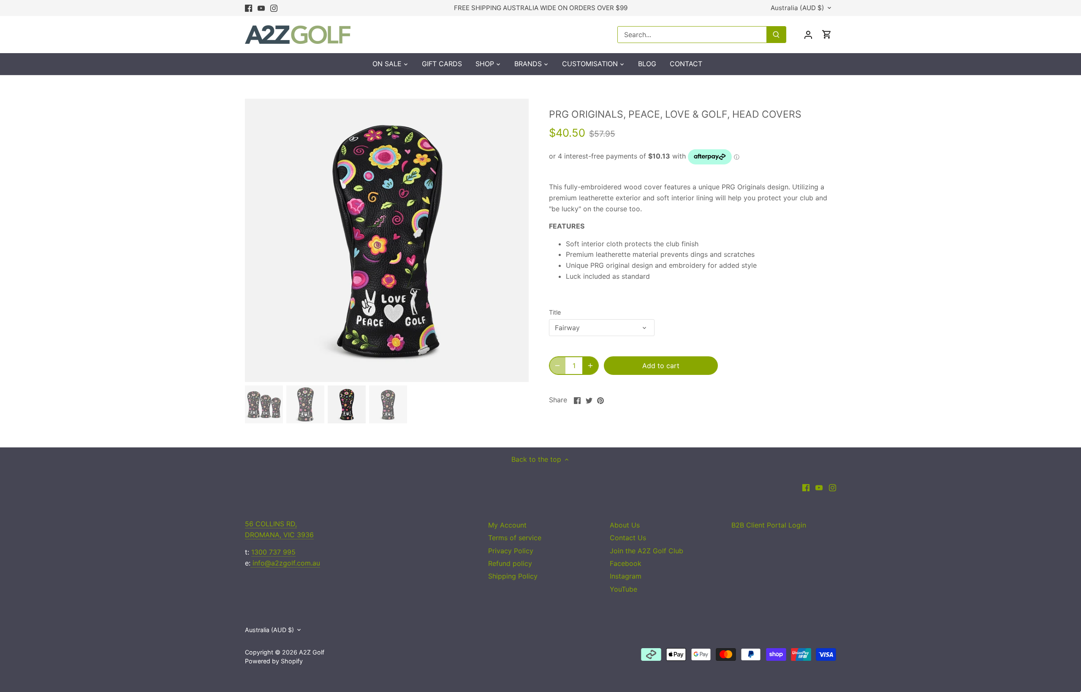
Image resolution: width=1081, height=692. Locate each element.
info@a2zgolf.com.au (285, 563)
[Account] (808, 34)
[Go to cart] (827, 34)
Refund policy (510, 563)
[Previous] (257, 240)
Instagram (625, 576)
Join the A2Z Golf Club (646, 551)
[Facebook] (248, 8)
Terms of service (514, 537)
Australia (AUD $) (797, 8)
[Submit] (776, 35)
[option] (387, 240)
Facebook (625, 563)
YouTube (623, 589)
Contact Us (628, 537)
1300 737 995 (273, 552)
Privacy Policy (510, 551)
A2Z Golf (311, 652)
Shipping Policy (513, 576)
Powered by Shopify (274, 661)
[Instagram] (273, 8)
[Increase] (590, 365)
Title (555, 312)
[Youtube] (261, 8)
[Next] (516, 240)
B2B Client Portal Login (768, 525)
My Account (507, 525)
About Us (625, 525)
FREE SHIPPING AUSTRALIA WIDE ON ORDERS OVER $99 (540, 8)
